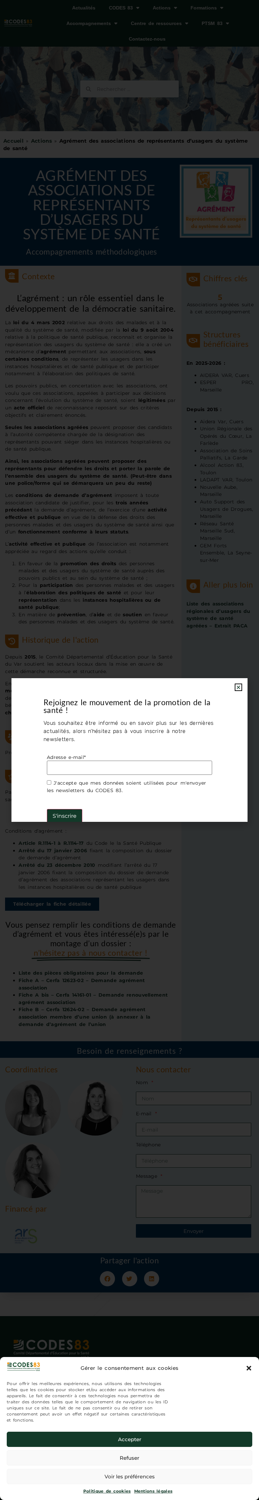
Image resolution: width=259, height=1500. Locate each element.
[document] (129, 750)
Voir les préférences (130, 1476)
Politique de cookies (107, 1491)
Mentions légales (153, 1491)
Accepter (129, 1439)
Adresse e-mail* (66, 757)
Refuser (129, 1458)
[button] (249, 1368)
